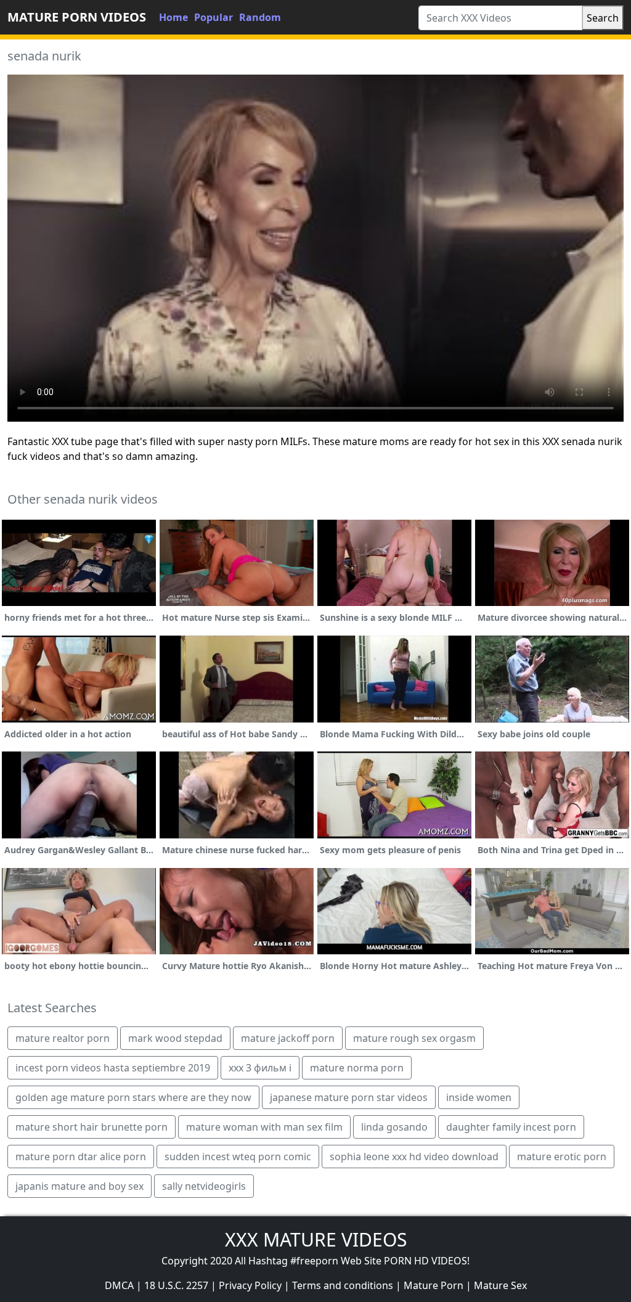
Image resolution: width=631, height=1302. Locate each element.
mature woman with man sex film (264, 1127)
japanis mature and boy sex (79, 1186)
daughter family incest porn (511, 1127)
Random (260, 17)
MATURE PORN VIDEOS (76, 17)
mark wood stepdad (175, 1038)
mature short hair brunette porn (91, 1127)
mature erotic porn (561, 1156)
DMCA (119, 1285)
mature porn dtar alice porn (80, 1156)
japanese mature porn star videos (349, 1097)
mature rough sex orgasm (414, 1038)
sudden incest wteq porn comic (238, 1156)
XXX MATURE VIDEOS (316, 1239)
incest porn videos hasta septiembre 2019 (112, 1068)
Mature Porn (433, 1285)
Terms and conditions (342, 1285)
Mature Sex (500, 1285)
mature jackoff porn (288, 1038)
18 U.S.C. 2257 (176, 1285)
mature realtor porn (62, 1038)
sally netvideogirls (204, 1186)
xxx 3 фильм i (260, 1068)
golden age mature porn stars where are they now (133, 1097)
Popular (213, 17)
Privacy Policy (250, 1285)
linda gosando (394, 1127)
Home (173, 17)
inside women (478, 1097)
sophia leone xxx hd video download (414, 1156)
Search (603, 18)
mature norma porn (357, 1068)
